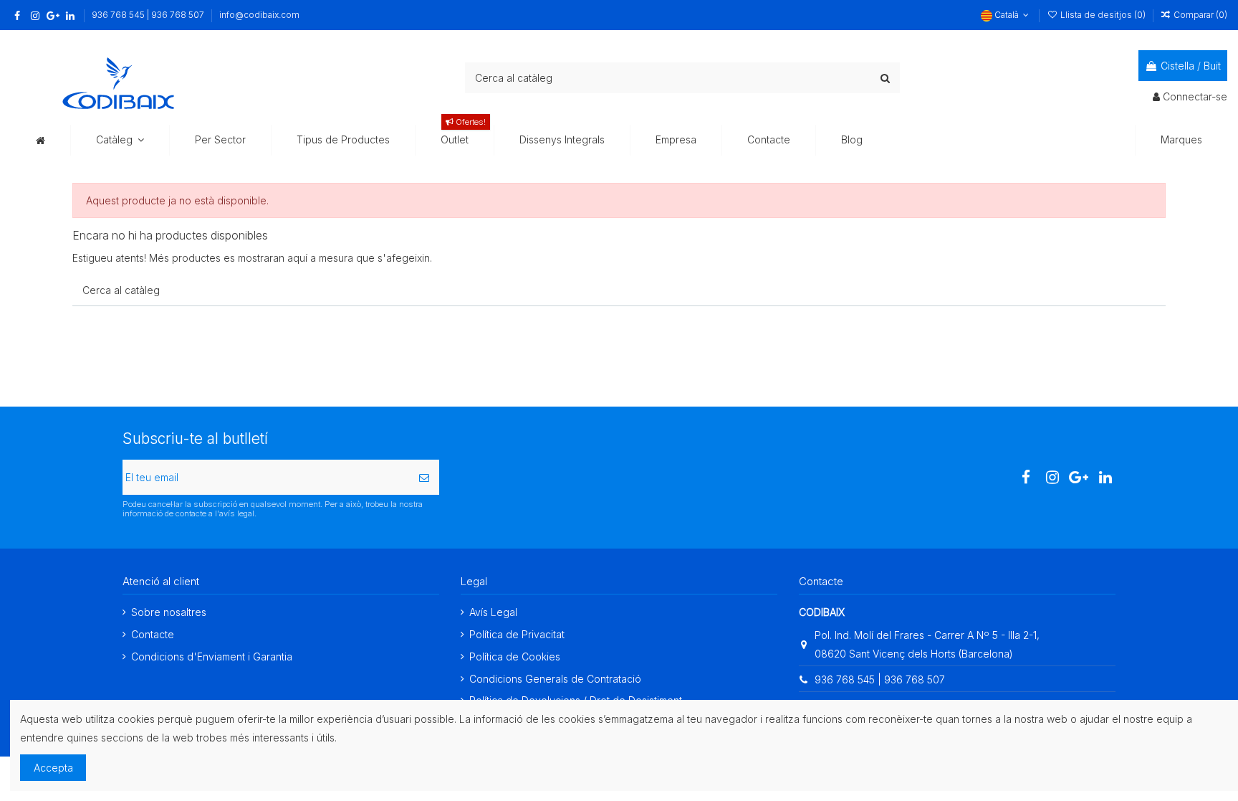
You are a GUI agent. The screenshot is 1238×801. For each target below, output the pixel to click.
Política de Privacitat (517, 634)
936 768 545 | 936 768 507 (149, 14)
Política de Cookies (514, 656)
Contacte (152, 634)
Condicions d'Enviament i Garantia (211, 656)
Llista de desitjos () (1102, 14)
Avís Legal (493, 612)
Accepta (53, 768)
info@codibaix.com (259, 14)
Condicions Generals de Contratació (555, 679)
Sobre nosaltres (168, 612)
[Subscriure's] (424, 477)
